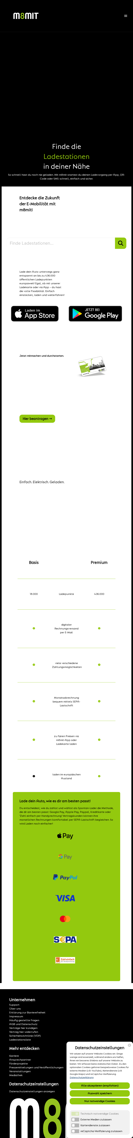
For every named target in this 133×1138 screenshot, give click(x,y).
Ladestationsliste (20, 1039)
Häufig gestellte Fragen (24, 1020)
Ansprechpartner (20, 1059)
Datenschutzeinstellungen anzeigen (32, 1091)
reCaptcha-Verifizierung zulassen (101, 1131)
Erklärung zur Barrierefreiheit (27, 1012)
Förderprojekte (18, 1063)
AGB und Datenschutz (23, 1024)
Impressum (16, 1016)
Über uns (15, 1008)
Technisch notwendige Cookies (99, 1113)
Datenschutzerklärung (82, 1077)
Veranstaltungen (20, 1071)
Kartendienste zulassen (95, 1125)
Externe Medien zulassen (96, 1119)
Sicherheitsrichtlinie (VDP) (25, 1035)
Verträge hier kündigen (23, 1028)
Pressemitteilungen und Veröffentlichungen (36, 1067)
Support (14, 1004)
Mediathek (16, 1075)
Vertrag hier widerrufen (23, 1032)
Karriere (14, 1055)
